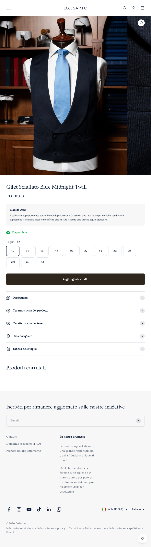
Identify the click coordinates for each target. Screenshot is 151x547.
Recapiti (10, 532)
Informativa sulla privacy (51, 528)
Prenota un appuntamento (23, 450)
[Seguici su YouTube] (29, 509)
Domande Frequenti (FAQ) (23, 443)
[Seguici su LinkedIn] (49, 509)
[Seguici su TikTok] (39, 509)
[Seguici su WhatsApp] (59, 509)
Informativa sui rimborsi (20, 528)
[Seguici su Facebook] (9, 509)
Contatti (11, 436)
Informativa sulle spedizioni (125, 528)
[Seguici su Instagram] (19, 509)
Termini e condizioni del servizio (87, 528)
